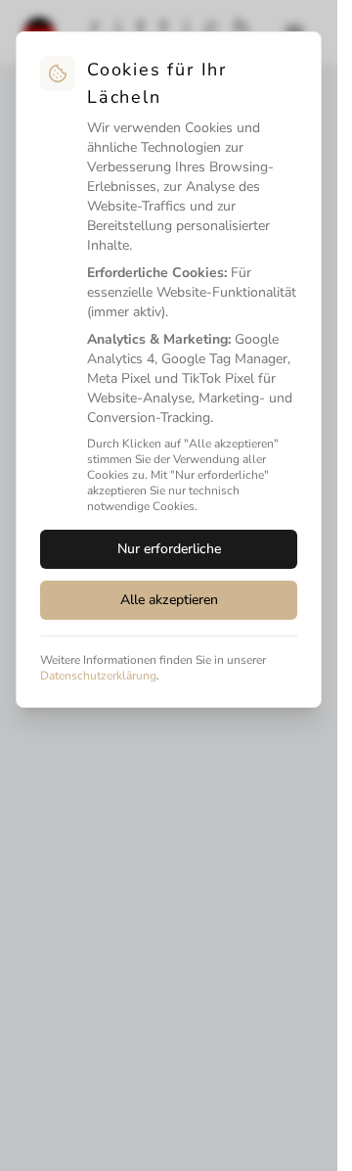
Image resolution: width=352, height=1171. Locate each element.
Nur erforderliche (169, 548)
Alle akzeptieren (169, 599)
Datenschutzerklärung (98, 675)
